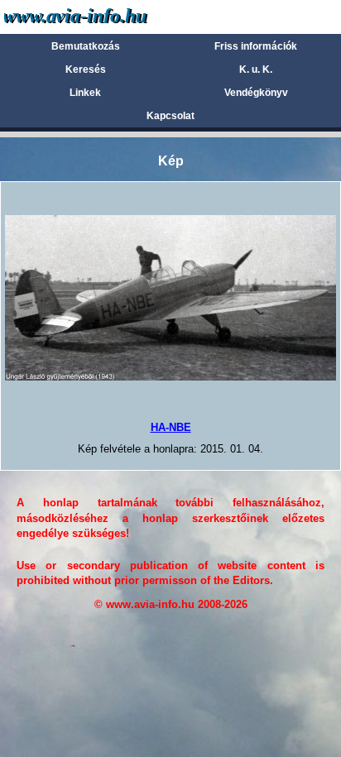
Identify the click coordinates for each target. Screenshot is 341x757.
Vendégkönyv (256, 92)
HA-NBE (171, 427)
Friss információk (255, 46)
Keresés (85, 69)
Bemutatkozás (85, 46)
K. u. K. (255, 69)
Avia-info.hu (104, 16)
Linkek (85, 92)
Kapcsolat (170, 116)
